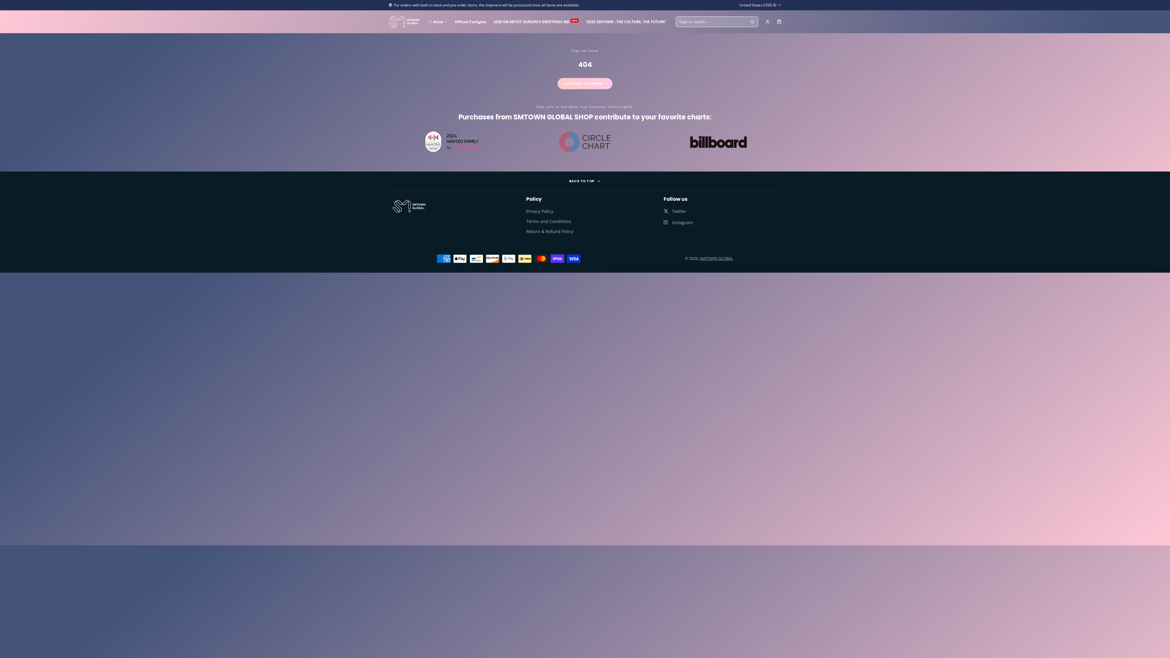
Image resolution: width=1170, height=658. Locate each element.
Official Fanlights (470, 21)
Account (767, 21)
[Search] (752, 22)
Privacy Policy (539, 211)
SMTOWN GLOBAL (716, 258)
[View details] (409, 206)
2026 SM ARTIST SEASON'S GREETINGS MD (535, 21)
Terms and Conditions (548, 221)
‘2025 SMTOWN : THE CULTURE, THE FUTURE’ (626, 21)
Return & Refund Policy (549, 231)
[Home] (403, 22)
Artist (438, 21)
